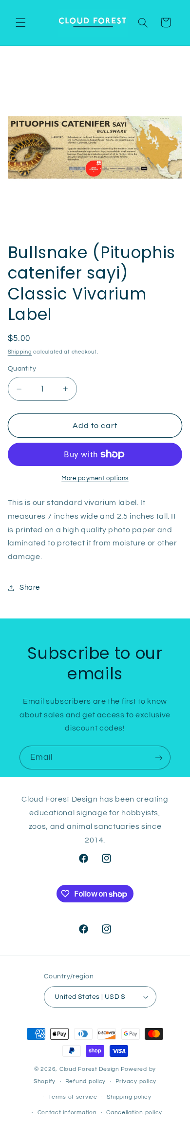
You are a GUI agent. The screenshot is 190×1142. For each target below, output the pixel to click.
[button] (20, 22)
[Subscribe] (159, 757)
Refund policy (85, 1081)
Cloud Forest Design (89, 1069)
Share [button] (29, 587)
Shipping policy (129, 1097)
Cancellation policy (134, 1112)
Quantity (22, 368)
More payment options (95, 478)
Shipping (20, 352)
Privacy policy (135, 1081)
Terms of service (72, 1097)
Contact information (67, 1112)
